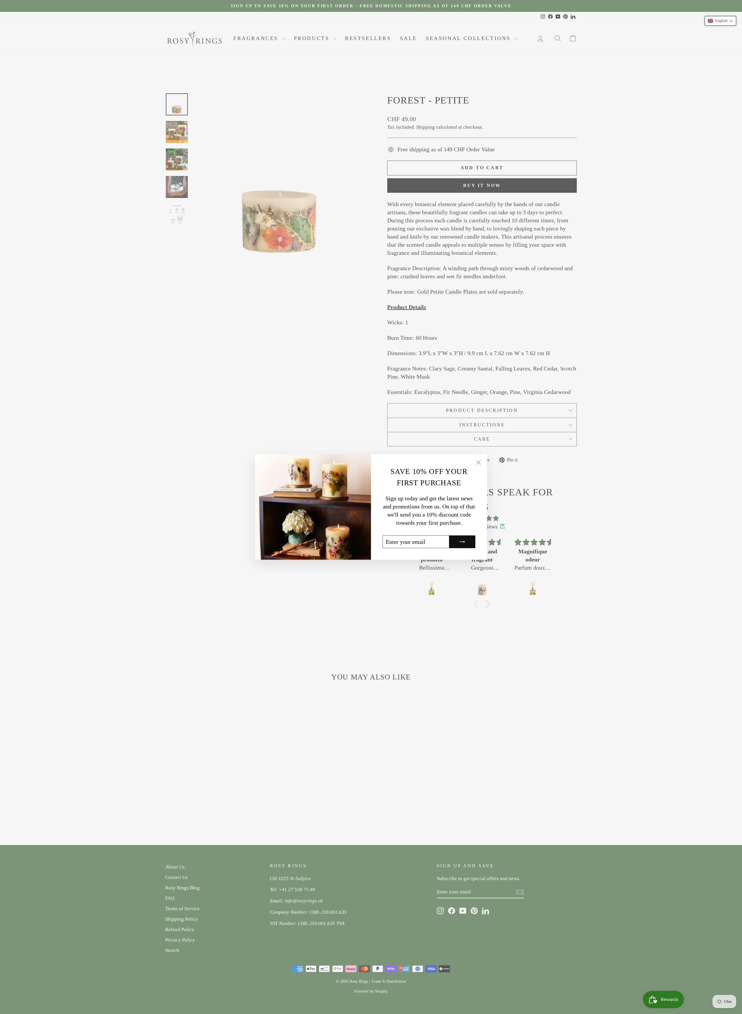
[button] (720, 21)
